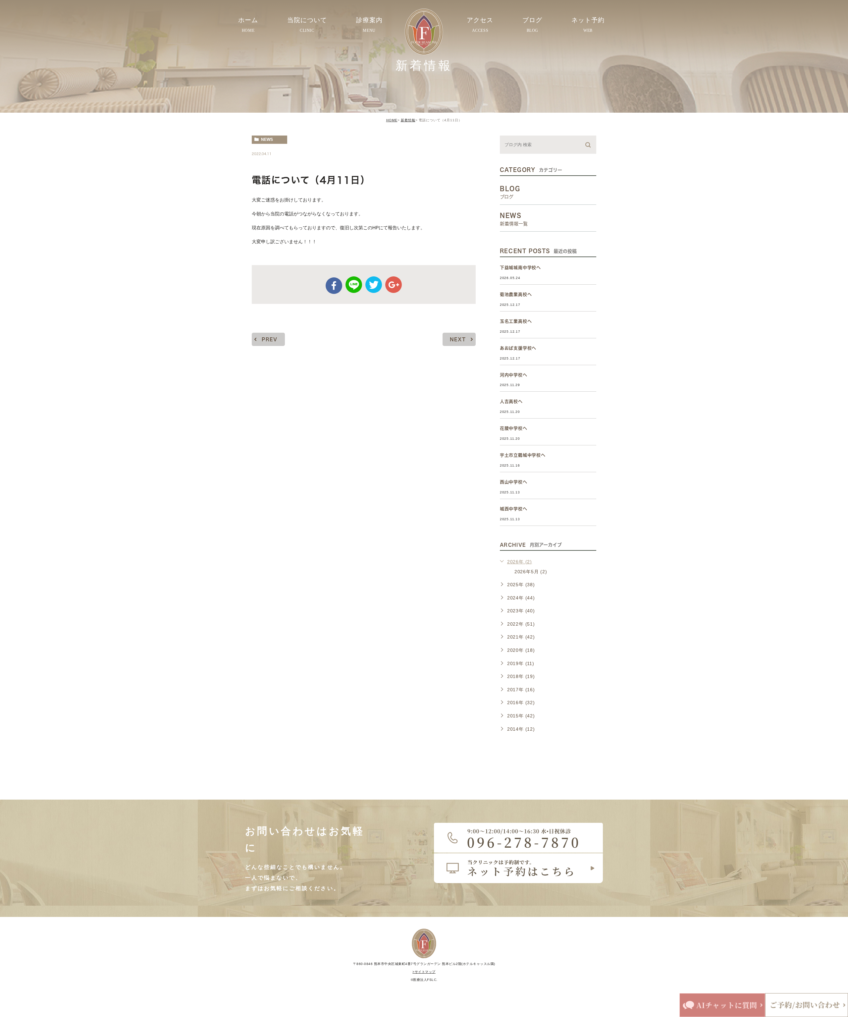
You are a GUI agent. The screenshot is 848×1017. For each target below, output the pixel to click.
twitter (373, 284)
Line (353, 284)
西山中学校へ (513, 482)
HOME (392, 120)
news (267, 139)
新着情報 (408, 120)
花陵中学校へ (513, 428)
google (393, 284)
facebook (334, 285)
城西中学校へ (513, 509)
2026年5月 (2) (530, 571)
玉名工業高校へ (516, 321)
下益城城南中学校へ (520, 267)
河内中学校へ (513, 375)
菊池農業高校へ (516, 294)
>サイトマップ (424, 972)
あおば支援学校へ (518, 348)
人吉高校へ (511, 401)
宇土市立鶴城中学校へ (523, 455)
